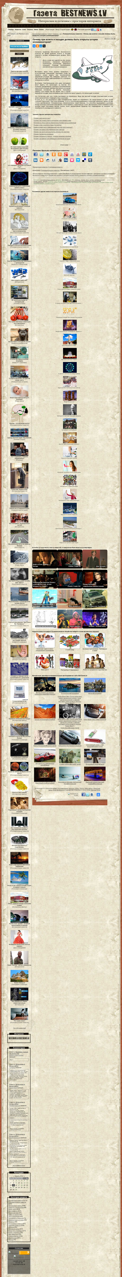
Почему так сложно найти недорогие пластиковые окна (52, 120)
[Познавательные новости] (19, 73)
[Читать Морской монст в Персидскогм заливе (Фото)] (19, 600)
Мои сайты (88, 788)
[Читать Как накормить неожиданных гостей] (19, 522)
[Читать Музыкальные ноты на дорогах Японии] (19, 543)
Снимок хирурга (64, 764)
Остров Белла (66, 693)
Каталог (71, 788)
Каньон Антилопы (41, 719)
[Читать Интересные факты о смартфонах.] (19, 844)
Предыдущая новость (40, 167)
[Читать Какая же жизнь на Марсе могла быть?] (19, 770)
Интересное (12, 1238)
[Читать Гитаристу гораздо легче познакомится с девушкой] (19, 675)
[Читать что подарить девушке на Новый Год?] (19, 164)
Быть (87, 179)
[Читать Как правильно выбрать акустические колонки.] (19, 826)
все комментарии (19, 1165)
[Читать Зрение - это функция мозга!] (19, 422)
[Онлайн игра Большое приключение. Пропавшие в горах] (94, 647)
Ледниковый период (92, 764)
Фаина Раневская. (39, 746)
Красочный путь (40, 783)
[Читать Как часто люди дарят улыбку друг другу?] (19, 579)
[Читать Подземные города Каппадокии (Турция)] (19, 808)
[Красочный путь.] (45, 781)
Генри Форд (65, 728)
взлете (40, 181)
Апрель (55, 34)
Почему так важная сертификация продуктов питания (52, 139)
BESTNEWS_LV (66, 179)
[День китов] (13, 1039)
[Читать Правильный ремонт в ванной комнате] (19, 205)
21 (11, 1187)
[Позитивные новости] (19, 584)
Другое (10, 1240)
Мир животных (13, 1234)
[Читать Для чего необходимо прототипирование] (19, 228)
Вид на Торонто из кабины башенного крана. (44, 693)
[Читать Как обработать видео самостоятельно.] (19, 1000)
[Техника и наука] (19, 303)
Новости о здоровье (15, 1231)
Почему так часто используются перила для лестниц (51, 132)
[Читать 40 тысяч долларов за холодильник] (19, 299)
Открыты (77, 179)
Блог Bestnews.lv (58, 790)
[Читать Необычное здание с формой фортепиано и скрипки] (19, 922)
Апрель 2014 (19, 1176)
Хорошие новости (14, 1225)
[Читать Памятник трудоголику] (19, 488)
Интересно (51, 694)
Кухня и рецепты (14, 1232)
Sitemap (93, 790)
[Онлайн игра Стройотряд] (69, 648)
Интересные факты (15, 1206)
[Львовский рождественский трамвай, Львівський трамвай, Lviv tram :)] (95, 780)
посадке (45, 181)
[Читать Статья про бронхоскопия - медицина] (19, 358)
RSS (98, 790)
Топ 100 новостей (19, 1028)
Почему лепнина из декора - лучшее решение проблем (52, 136)
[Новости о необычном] (19, 264)
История (11, 1227)
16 (16, 1185)
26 (24, 1187)
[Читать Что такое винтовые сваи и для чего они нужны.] (19, 320)
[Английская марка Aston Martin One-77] (95, 718)
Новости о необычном (15, 1207)
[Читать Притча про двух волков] (19, 70)
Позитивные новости (15, 1223)
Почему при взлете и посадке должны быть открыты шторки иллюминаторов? (76, 175)
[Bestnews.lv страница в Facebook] (83, 796)
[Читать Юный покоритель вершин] (19, 88)
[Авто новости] (19, 547)
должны (83, 179)
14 (11, 1185)
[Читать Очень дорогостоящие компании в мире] (19, 902)
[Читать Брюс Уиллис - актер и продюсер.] (19, 964)
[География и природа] (19, 740)
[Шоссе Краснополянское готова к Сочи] (24, 1039)
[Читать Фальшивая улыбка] (19, 656)
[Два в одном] (95, 743)
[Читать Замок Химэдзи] (19, 981)
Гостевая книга (63, 788)
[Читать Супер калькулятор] (19, 700)
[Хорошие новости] (19, 131)
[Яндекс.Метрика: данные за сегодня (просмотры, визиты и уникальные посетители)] (19, 1257)
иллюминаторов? (99, 179)
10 (19, 1183)
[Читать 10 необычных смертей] (19, 756)
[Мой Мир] (40, 46)
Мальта (90, 693)
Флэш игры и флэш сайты (17, 1065)
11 (22, 1183)
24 (19, 1187)
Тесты (82, 788)
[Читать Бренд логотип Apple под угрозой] (19, 436)
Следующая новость (55, 167)
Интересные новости (15, 1200)
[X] (44, 46)
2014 (50, 34)
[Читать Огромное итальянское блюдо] (19, 717)
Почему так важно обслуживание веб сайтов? (49, 129)
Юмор (47, 765)
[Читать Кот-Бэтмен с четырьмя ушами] (19, 340)
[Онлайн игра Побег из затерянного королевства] (94, 668)
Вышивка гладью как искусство (18, 1053)
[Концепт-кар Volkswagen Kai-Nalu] (70, 744)
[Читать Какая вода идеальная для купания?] (19, 396)
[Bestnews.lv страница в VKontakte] (92, 796)
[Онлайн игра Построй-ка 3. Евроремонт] (69, 669)
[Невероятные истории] (19, 382)
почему (36, 181)
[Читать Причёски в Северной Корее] (19, 507)
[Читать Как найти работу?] (19, 562)
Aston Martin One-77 (90, 719)
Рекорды (11, 1222)
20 (27, 1185)
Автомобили (101, 719)
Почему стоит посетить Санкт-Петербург (47, 125)
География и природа (15, 1218)
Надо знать (12, 1209)
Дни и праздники (14, 1216)
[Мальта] (95, 692)
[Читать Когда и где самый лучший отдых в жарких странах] (19, 884)
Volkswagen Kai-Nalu (65, 746)
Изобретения (97, 746)
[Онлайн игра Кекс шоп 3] (44, 668)
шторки (92, 179)
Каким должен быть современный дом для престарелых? (53, 127)
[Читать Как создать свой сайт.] (19, 279)
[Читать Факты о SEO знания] (19, 791)
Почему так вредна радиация (43, 134)
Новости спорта (13, 1215)
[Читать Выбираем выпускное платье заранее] (19, 943)
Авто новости (13, 1211)
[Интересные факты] (19, 659)
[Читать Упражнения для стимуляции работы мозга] (19, 185)
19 (24, 1185)
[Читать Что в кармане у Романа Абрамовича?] (19, 455)
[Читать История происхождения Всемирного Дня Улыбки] (19, 145)
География (74, 693)
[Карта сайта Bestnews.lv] (98, 796)
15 (13, 1185)
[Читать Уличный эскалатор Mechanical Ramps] (19, 735)
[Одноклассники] (37, 46)
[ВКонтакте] (34, 46)
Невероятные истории (16, 1220)
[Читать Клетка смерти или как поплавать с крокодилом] (19, 260)
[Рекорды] (19, 460)
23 (16, 1187)
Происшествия (13, 1213)
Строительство (13, 1236)
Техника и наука (13, 1229)
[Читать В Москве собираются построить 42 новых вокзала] (19, 126)
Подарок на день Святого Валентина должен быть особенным (55, 123)
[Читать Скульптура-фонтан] (19, 621)
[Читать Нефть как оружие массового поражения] (19, 863)
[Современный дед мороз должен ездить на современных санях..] (45, 762)
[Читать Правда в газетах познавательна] (19, 244)
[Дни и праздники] (19, 150)
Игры (77, 788)
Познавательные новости (17, 1202)
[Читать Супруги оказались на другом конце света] (19, 377)
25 (22, 1187)
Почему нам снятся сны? (42, 118)
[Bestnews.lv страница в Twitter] (87, 796)
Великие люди (74, 728)
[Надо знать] (19, 401)
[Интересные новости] (19, 91)
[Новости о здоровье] (19, 362)
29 (13, 1190)
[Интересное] (19, 210)
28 (11, 1190)
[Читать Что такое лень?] (19, 1019)
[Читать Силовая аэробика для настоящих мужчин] (19, 637)
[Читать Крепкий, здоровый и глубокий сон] (19, 105)
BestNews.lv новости (40, 175)
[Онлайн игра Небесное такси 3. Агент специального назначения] (44, 647)
